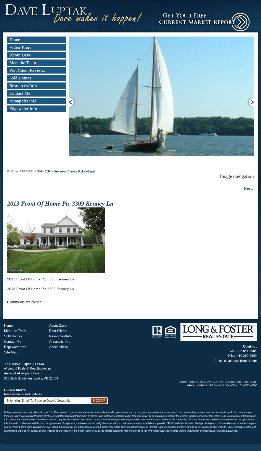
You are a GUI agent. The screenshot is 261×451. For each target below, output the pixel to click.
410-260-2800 (247, 356)
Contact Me (19, 93)
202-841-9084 (247, 351)
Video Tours (20, 47)
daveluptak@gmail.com (240, 361)
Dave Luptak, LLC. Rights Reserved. (231, 382)
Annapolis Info (23, 101)
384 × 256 (43, 171)
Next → (249, 189)
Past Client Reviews (27, 70)
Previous (72, 102)
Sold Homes (20, 78)
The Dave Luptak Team (24, 364)
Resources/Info (23, 85)
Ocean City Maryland (241, 384)
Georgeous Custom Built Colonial (74, 171)
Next (250, 102)
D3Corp (219, 384)
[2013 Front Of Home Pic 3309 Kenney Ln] (56, 240)
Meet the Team (22, 62)
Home (14, 39)
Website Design (198, 384)
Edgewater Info (23, 108)
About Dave (20, 55)
